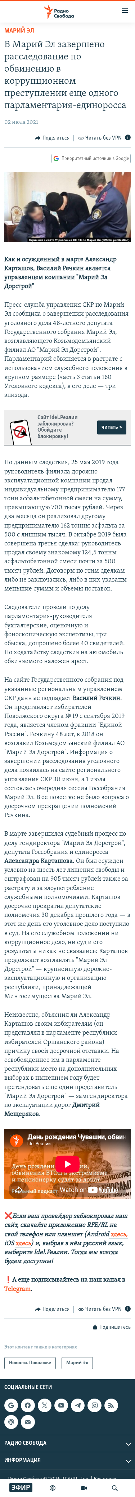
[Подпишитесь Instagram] (94, 1405)
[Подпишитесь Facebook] (28, 1405)
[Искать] (115, 1488)
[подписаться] (28, 1422)
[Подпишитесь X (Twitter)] (44, 1405)
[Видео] (84, 1488)
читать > (112, 427)
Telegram (17, 1289)
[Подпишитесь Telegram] (78, 1405)
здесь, (118, 1234)
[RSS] (111, 1405)
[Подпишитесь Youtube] (61, 1405)
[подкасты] (52, 1488)
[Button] (52, 138)
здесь (23, 1243)
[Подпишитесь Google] (11, 1405)
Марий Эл (19, 31)
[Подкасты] (11, 1422)
